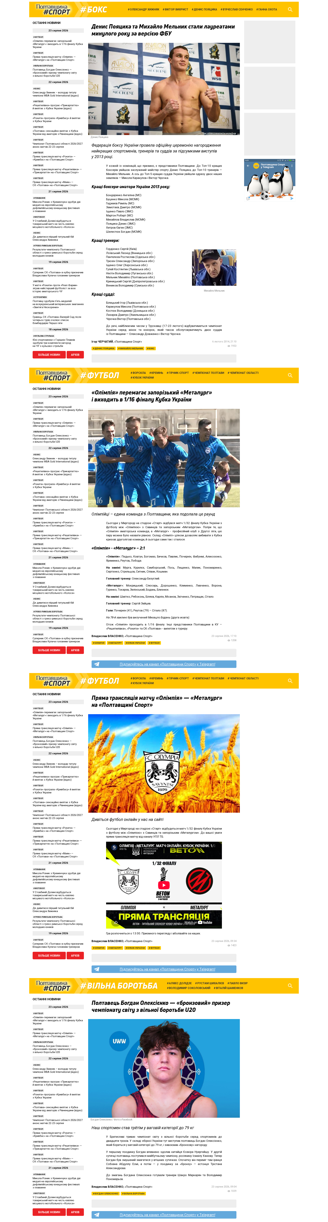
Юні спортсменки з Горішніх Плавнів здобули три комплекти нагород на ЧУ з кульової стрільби (54, 343)
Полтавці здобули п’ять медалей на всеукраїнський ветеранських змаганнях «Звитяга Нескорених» (58, 304)
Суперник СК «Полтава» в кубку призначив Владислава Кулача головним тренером (58, 274)
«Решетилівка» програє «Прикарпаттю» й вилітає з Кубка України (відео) (56, 107)
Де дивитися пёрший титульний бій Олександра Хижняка (53, 238)
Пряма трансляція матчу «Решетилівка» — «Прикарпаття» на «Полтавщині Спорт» (57, 171)
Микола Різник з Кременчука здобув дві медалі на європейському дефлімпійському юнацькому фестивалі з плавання (56, 206)
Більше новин (49, 354)
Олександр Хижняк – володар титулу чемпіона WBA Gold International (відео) (56, 94)
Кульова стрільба (44, 336)
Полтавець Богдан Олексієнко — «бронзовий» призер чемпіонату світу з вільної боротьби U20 (55, 72)
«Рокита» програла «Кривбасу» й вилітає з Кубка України (56, 120)
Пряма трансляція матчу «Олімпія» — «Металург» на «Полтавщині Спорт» (54, 58)
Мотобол (40, 217)
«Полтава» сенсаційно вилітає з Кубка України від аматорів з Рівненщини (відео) (57, 132)
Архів (75, 354)
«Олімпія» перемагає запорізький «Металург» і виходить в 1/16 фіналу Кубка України (58, 44)
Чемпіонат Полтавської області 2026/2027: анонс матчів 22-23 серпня (58, 145)
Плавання (40, 198)
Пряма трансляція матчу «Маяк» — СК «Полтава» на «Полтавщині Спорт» (55, 184)
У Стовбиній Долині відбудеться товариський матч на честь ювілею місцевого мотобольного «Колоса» (53, 224)
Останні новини (46, 23)
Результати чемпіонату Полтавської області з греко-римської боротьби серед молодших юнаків (58, 252)
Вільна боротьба (44, 66)
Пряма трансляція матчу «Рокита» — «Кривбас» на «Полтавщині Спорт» (54, 158)
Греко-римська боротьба (48, 246)
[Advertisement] (269, 42)
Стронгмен (41, 297)
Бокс (97, 9)
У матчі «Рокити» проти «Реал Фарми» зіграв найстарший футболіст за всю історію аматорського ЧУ (55, 288)
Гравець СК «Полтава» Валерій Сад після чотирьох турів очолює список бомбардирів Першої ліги (57, 320)
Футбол (39, 37)
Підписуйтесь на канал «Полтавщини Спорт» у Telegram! (167, 664)
